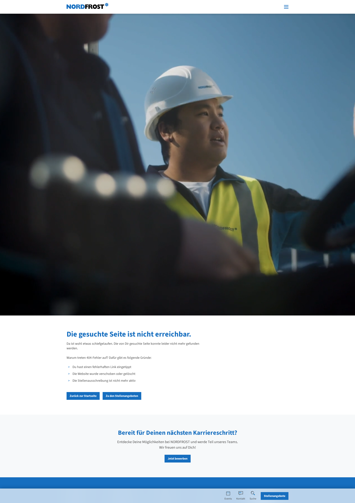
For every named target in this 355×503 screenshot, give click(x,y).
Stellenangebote (274, 496)
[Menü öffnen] (286, 7)
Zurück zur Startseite (83, 396)
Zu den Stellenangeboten (122, 396)
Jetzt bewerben (177, 459)
